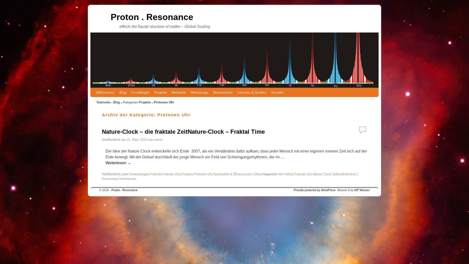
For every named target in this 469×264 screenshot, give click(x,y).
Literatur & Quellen (251, 92)
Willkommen (105, 92)
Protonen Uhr (203, 174)
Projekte (160, 92)
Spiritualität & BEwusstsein (232, 174)
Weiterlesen (118, 163)
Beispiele (179, 92)
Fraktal (288, 174)
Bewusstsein (223, 92)
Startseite (103, 102)
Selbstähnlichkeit (344, 174)
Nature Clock (322, 174)
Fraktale (155, 174)
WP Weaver (362, 190)
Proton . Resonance (152, 17)
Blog (122, 92)
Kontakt (277, 92)
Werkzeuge (199, 92)
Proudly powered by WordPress (315, 190)
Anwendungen (139, 174)
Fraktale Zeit (171, 174)
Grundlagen (140, 92)
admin (158, 140)
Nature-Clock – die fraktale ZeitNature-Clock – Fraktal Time (183, 131)
